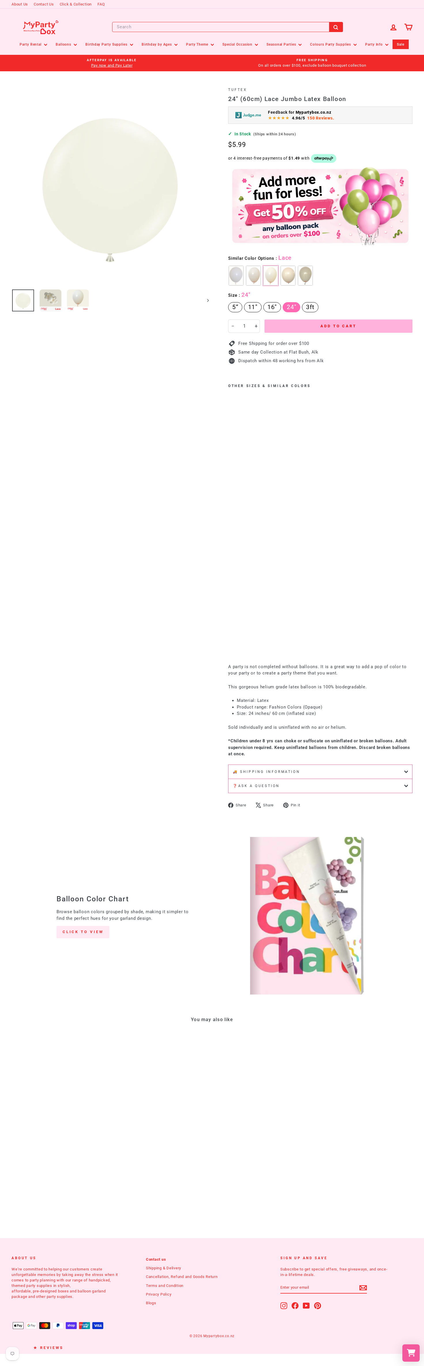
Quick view (59, 1126)
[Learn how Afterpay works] (324, 158)
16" (272, 307)
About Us (20, 4)
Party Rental (31, 44)
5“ (235, 307)
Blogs (151, 1303)
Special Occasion (238, 44)
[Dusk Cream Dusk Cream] (253, 275)
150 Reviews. (320, 118)
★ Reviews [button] (48, 1348)
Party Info (374, 44)
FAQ (101, 4)
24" (291, 307)
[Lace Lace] (271, 275)
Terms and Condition (164, 1285)
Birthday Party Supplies (107, 44)
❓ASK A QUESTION (256, 786)
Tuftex (237, 90)
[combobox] (227, 27)
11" (253, 307)
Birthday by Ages (157, 44)
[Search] (336, 27)
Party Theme (197, 44)
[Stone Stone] (305, 275)
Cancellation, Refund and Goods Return (182, 1277)
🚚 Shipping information (266, 772)
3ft (310, 307)
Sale (400, 44)
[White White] (236, 275)
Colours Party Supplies (331, 44)
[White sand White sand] (288, 275)
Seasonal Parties (282, 44)
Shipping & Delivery (163, 1268)
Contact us (156, 1259)
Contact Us (44, 4)
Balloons (64, 44)
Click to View (83, 932)
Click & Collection (76, 4)
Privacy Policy (159, 1294)
